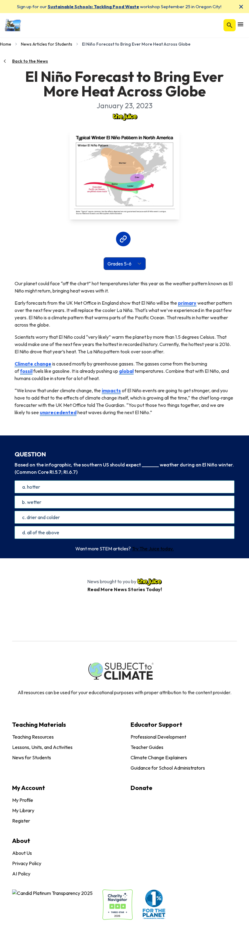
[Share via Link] (123, 239)
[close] (241, 6)
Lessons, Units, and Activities (42, 747)
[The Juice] (124, 116)
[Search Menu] (229, 25)
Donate (141, 788)
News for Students (31, 757)
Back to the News (30, 61)
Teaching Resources (33, 737)
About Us (22, 853)
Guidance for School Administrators (168, 768)
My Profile (22, 800)
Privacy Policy (26, 863)
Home (5, 44)
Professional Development (158, 737)
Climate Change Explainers (159, 757)
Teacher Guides (147, 747)
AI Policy (21, 874)
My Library (23, 810)
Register (21, 821)
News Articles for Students (46, 44)
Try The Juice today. (153, 549)
